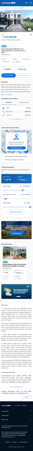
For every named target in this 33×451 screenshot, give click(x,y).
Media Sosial (5, 419)
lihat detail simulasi (16, 212)
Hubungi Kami (5, 415)
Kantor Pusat (5, 411)
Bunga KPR (7, 442)
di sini (13, 437)
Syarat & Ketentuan (23, 442)
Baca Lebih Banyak (15, 387)
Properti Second (8, 8)
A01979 (21, 8)
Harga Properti (7, 186)
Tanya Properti (9, 75)
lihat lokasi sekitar (16, 148)
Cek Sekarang (16, 233)
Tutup (26, 397)
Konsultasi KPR (24, 75)
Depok (15, 8)
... (13, 405)
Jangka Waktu (7, 203)
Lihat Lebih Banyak (15, 119)
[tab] (8, 103)
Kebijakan (15, 442)
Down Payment (7, 194)
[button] (14, 296)
